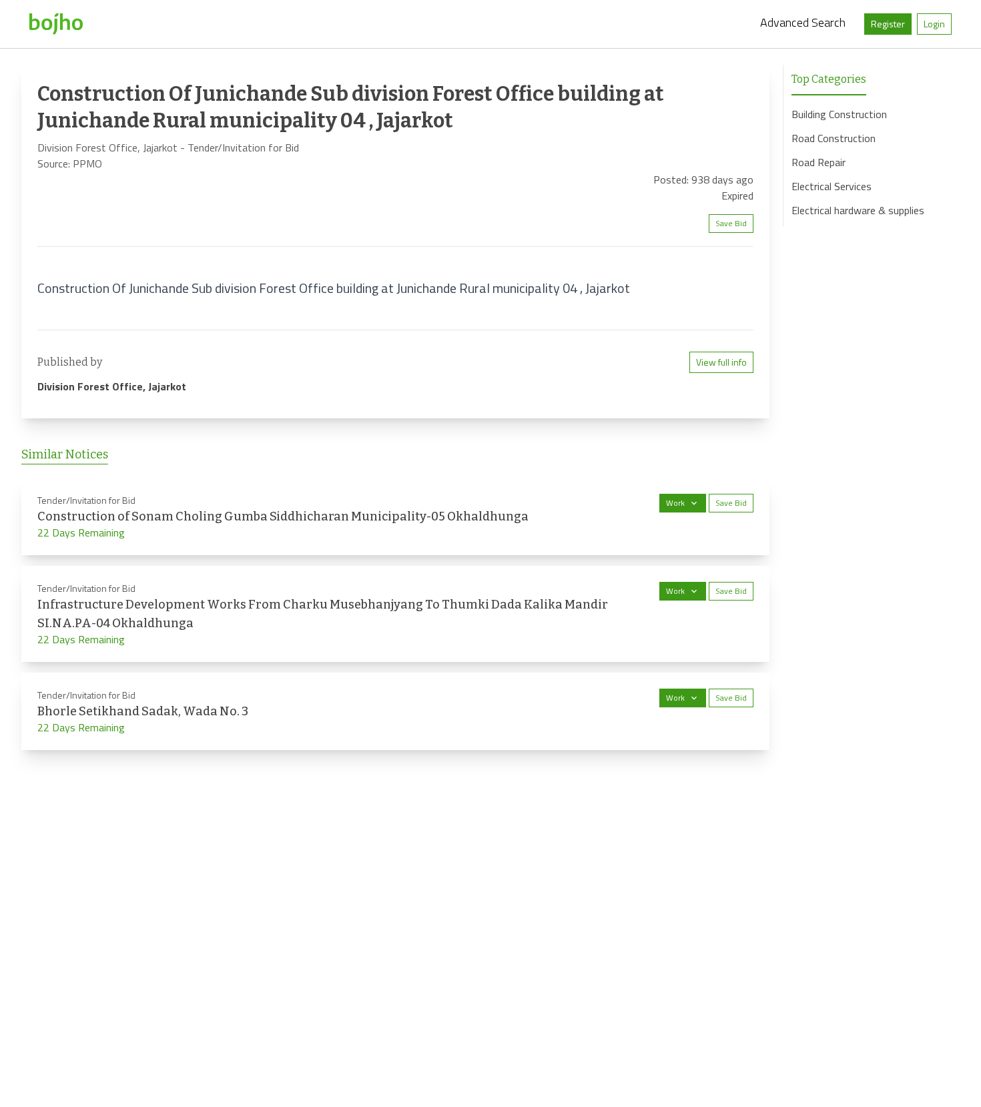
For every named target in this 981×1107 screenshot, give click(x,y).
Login (934, 24)
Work (675, 502)
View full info (721, 362)
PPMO (87, 163)
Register (888, 24)
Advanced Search (803, 22)
